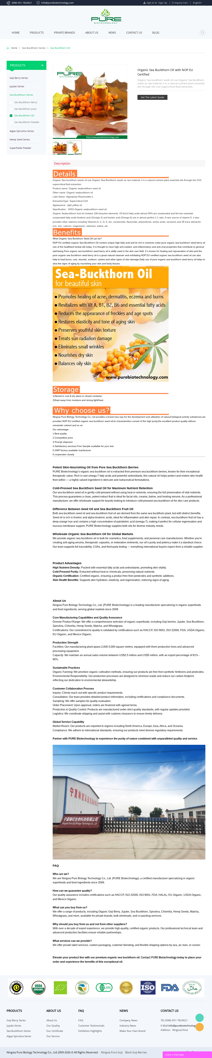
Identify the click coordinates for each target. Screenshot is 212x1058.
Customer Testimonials (91, 1025)
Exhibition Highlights (90, 1031)
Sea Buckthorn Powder (26, 122)
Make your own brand (132, 1031)
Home (16, 32)
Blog (155, 32)
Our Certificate (54, 1031)
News (112, 32)
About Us (91, 32)
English (197, 2)
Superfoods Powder (20, 147)
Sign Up (163, 2)
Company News (128, 1020)
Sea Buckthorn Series (34, 47)
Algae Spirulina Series (22, 131)
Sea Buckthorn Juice (25, 108)
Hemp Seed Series (20, 139)
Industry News (128, 1025)
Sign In (150, 2)
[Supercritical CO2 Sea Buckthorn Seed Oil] (203, 66)
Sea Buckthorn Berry (25, 102)
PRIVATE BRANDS (64, 32)
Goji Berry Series (19, 77)
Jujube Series (17, 86)
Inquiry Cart (181, 2)
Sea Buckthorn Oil (60, 47)
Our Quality (53, 1025)
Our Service (53, 1036)
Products (37, 32)
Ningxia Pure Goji (112, 1052)
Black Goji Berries (136, 1052)
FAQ (80, 1020)
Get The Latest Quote (152, 97)
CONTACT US (134, 32)
